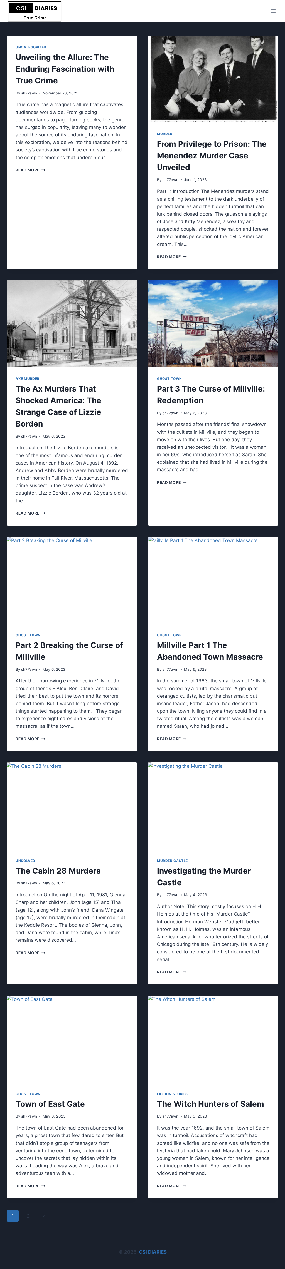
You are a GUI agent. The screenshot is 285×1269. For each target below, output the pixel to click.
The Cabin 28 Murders (58, 871)
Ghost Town (169, 379)
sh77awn (29, 93)
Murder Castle (172, 861)
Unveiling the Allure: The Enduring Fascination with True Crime (65, 69)
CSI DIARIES (153, 1252)
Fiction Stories (172, 1094)
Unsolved (25, 861)
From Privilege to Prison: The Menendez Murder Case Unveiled (212, 155)
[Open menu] (273, 11)
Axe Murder (28, 379)
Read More (30, 170)
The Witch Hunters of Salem (210, 1104)
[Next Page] (44, 1216)
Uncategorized (31, 47)
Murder (165, 134)
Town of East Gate (50, 1104)
